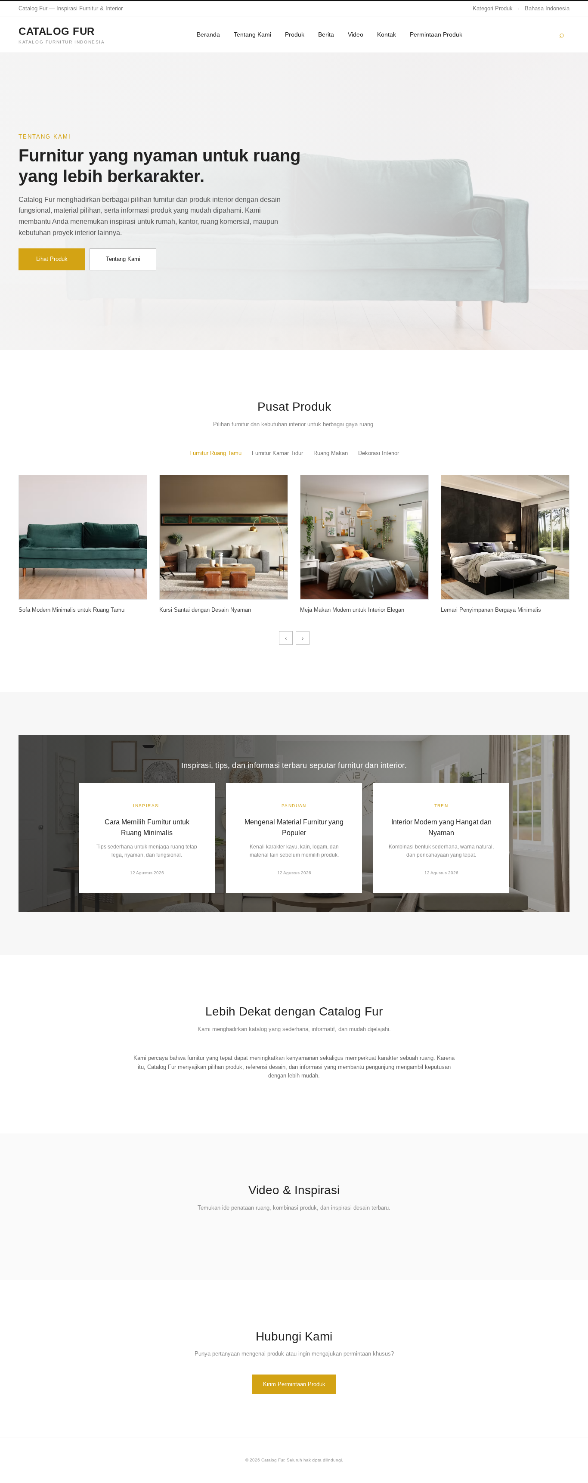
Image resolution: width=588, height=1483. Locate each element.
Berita (326, 34)
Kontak (386, 34)
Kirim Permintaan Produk (294, 1384)
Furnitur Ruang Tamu (215, 453)
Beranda (208, 34)
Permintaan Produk (436, 34)
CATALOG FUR (62, 34)
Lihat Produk (52, 259)
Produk (294, 34)
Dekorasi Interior (378, 453)
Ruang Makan (330, 453)
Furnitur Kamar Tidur (277, 453)
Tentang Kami (252, 34)
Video (355, 34)
